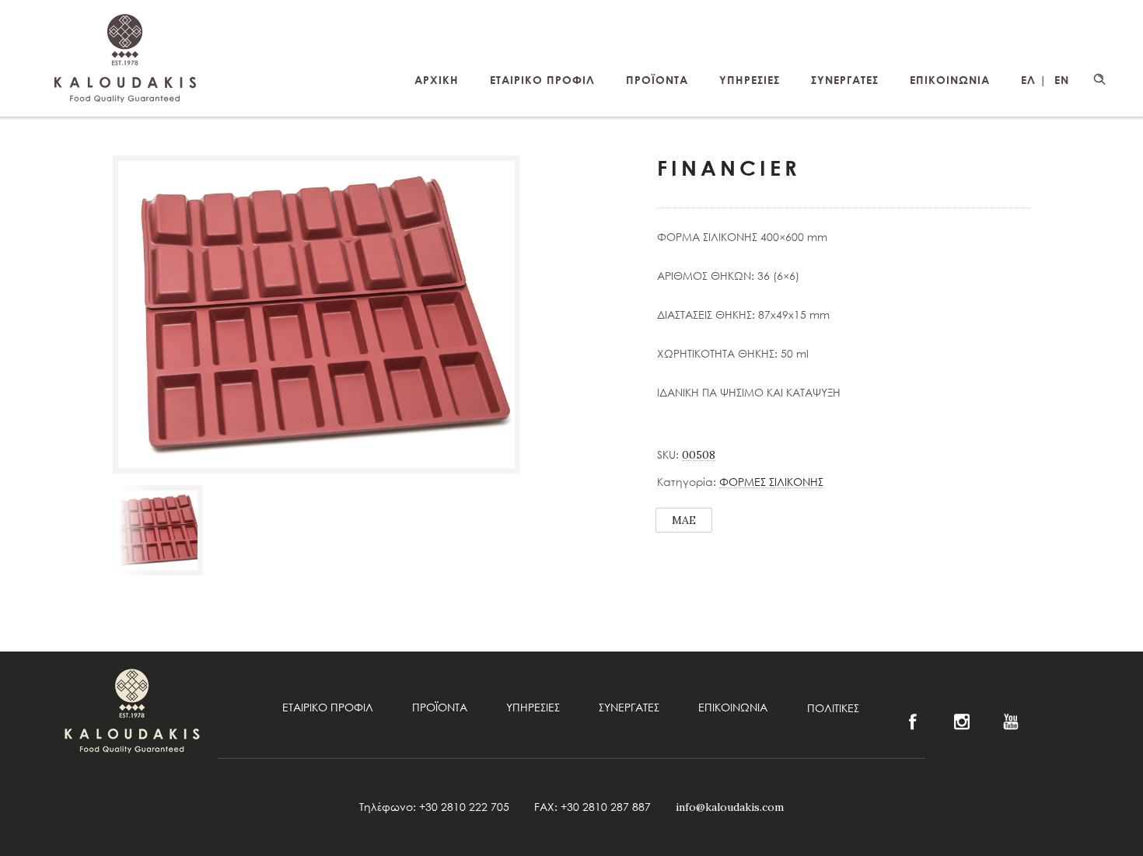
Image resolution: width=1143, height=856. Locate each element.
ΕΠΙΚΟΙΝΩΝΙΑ (950, 79)
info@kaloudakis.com (730, 807)
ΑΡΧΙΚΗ (436, 79)
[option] (158, 530)
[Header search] (1099, 79)
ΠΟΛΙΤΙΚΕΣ (833, 707)
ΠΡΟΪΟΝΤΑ (657, 79)
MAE (684, 520)
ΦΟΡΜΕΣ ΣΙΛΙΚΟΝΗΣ (771, 481)
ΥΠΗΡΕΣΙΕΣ (749, 79)
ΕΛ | (1034, 79)
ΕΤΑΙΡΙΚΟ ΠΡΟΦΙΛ (542, 79)
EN (1061, 79)
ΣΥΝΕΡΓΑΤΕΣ (845, 79)
